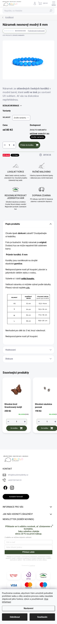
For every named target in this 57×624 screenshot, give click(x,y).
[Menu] (53, 3)
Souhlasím (42, 617)
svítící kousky (27, 278)
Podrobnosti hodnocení (36, 31)
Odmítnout (15, 617)
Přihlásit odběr (28, 552)
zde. (28, 287)
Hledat (51, 11)
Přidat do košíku (27, 145)
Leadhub (32, 565)
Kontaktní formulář (16, 497)
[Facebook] (5, 487)
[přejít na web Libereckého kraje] (14, 576)
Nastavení (28, 608)
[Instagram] (11, 487)
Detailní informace (11, 105)
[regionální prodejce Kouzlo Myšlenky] (43, 576)
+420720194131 (15, 480)
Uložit (7, 155)
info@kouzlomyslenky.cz (18, 475)
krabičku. (12, 236)
